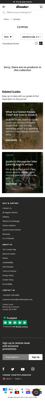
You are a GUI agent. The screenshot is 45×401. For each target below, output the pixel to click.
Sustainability (7, 262)
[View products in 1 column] (36, 43)
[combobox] (24, 12)
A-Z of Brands (8, 238)
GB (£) (8, 379)
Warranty (6, 234)
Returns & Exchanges (11, 221)
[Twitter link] (13, 369)
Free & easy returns (24, 2)
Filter (6, 37)
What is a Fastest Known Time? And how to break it (21, 113)
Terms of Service (9, 271)
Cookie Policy (7, 280)
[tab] (22, 1)
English (17, 379)
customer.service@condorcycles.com (17, 299)
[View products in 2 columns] (40, 43)
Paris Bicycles (8, 267)
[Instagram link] (32, 369)
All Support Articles (10, 212)
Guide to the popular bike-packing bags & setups (22, 163)
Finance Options (9, 225)
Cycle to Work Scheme (11, 230)
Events (5, 258)
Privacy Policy (8, 275)
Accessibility (7, 284)
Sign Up (36, 357)
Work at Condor (8, 254)
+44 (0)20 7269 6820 (10, 295)
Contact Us (7, 208)
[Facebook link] (3, 369)
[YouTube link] (23, 369)
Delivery (5, 217)
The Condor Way (9, 249)
